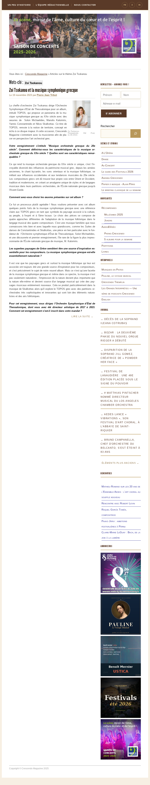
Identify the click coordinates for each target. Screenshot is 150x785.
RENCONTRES (106, 473)
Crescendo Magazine (36, 74)
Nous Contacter (85, 5)
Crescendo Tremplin (113, 282)
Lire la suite (82, 316)
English (106, 299)
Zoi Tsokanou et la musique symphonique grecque (43, 90)
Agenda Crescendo (112, 177)
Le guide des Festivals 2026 (117, 171)
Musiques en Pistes (112, 269)
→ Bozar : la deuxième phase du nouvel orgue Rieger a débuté (120, 336)
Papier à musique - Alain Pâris (118, 184)
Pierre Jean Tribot (47, 95)
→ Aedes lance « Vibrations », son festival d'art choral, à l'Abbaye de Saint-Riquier (120, 422)
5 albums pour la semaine (118, 239)
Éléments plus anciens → (120, 463)
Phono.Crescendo (114, 233)
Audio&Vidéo (109, 226)
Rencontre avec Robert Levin (118, 503)
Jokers (108, 220)
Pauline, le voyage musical (116, 275)
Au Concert (108, 165)
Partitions (107, 245)
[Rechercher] (135, 133)
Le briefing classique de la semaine (121, 190)
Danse (105, 159)
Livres (105, 251)
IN (139, 5)
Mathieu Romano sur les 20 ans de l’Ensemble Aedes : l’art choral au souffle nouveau (121, 492)
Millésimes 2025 (113, 214)
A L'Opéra (107, 152)
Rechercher (108, 126)
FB (125, 5)
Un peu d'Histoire (19, 5)
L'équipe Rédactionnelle (52, 5)
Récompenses (109, 207)
